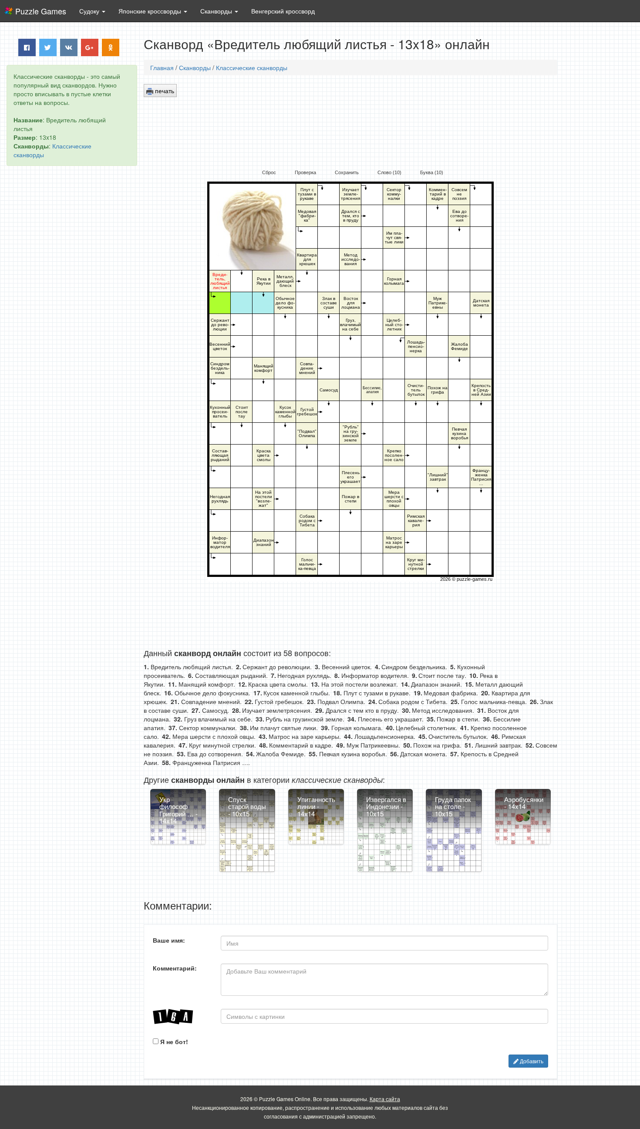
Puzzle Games (40, 11)
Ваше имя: (169, 940)
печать (163, 90)
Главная (162, 67)
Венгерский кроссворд (283, 11)
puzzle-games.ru (474, 579)
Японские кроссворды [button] (150, 11)
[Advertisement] (72, 305)
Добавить (531, 1061)
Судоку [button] (90, 11)
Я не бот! (173, 1041)
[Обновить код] (180, 1017)
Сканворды (195, 67)
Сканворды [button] (217, 11)
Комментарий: (175, 968)
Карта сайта (385, 1098)
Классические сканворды (251, 67)
